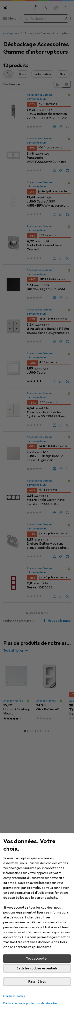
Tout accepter (37, 958)
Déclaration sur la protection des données (30, 1003)
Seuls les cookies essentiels (37, 968)
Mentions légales (14, 996)
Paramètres (37, 982)
